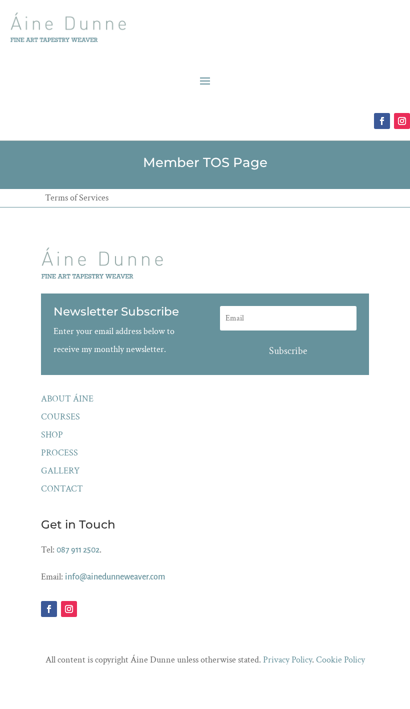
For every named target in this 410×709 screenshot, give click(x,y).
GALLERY (60, 470)
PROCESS (59, 452)
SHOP (52, 434)
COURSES (60, 416)
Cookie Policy (340, 660)
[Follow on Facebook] (382, 121)
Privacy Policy (287, 660)
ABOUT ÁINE (67, 398)
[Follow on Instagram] (402, 121)
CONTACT (62, 488)
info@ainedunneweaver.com (115, 577)
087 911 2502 (78, 550)
